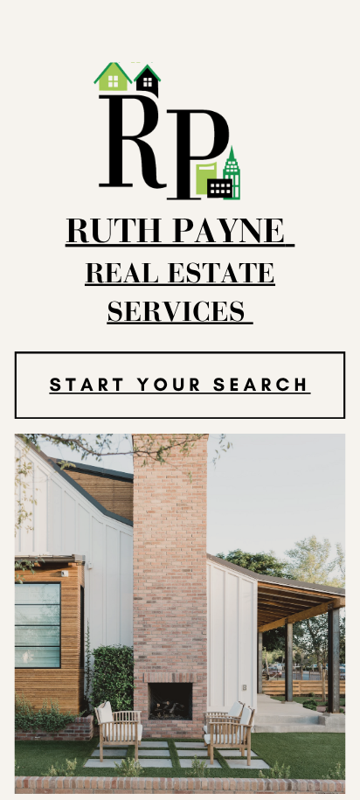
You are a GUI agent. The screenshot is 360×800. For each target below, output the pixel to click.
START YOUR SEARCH (179, 384)
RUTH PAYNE (176, 234)
